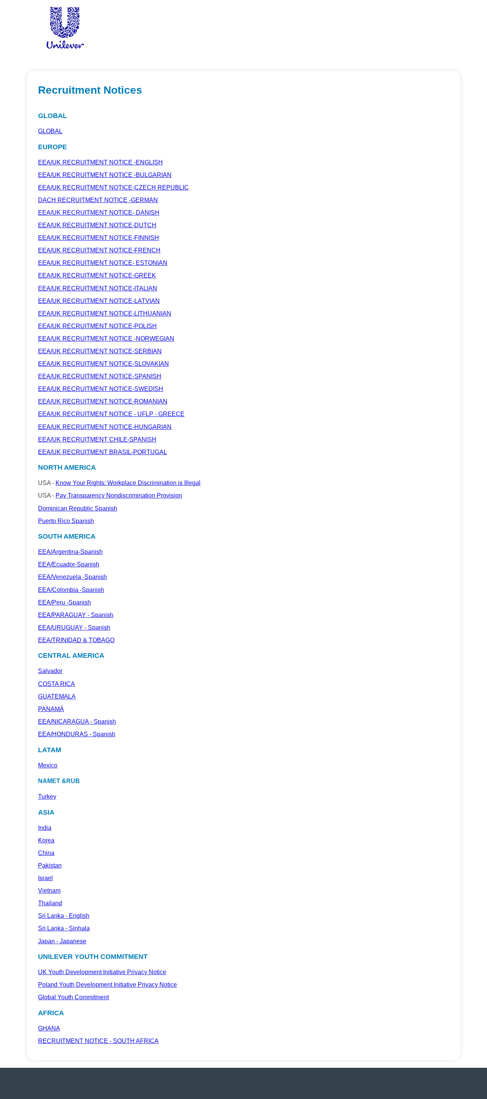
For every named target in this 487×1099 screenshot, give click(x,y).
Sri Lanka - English (63, 915)
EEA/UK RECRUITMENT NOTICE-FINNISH (98, 237)
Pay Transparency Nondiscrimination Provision (119, 495)
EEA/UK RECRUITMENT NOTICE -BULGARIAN (105, 175)
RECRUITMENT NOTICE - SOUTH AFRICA (98, 1041)
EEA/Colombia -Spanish (71, 590)
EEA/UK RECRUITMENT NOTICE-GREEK (97, 275)
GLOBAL (50, 131)
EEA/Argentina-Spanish (70, 552)
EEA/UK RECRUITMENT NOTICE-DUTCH (97, 225)
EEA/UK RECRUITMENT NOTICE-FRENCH (99, 250)
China (46, 853)
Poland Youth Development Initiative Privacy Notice (107, 984)
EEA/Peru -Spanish (64, 602)
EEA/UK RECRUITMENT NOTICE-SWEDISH (100, 389)
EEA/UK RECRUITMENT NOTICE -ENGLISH (100, 162)
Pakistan (50, 865)
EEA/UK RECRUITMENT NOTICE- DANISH (98, 212)
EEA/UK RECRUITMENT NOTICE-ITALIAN (97, 288)
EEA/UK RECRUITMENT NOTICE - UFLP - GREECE (111, 414)
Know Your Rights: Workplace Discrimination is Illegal (128, 483)
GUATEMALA (57, 696)
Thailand (50, 903)
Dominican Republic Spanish (77, 508)
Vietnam (49, 890)
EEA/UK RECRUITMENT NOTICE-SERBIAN (100, 351)
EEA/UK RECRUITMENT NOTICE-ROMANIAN (102, 401)
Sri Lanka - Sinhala (64, 928)
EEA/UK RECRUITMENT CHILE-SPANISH (97, 439)
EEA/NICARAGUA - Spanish (77, 721)
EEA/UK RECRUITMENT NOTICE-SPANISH (99, 376)
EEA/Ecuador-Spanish (68, 564)
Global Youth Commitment (73, 997)
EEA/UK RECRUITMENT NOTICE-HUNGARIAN (105, 427)
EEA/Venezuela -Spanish (72, 577)
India (44, 828)
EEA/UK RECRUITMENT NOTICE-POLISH (97, 326)
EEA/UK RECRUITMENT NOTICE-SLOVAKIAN (103, 363)
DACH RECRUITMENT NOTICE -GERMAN (98, 200)
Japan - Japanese (62, 941)
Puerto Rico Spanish (66, 521)
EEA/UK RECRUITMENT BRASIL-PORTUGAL (102, 452)
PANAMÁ (51, 709)
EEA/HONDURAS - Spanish (76, 734)
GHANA (49, 1028)
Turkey (47, 796)
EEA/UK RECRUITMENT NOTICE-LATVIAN (99, 301)
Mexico (47, 765)
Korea (46, 840)
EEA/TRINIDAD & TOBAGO (76, 640)
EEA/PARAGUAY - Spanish (75, 615)
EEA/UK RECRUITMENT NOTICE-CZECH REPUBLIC (113, 187)
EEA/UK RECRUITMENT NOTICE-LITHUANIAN (104, 313)
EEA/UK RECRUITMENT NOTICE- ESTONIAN (102, 263)
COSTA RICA (56, 684)
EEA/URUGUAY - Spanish (74, 627)
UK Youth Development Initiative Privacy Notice (102, 972)
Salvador (50, 671)
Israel (45, 878)
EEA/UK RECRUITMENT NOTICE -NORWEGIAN (106, 338)
